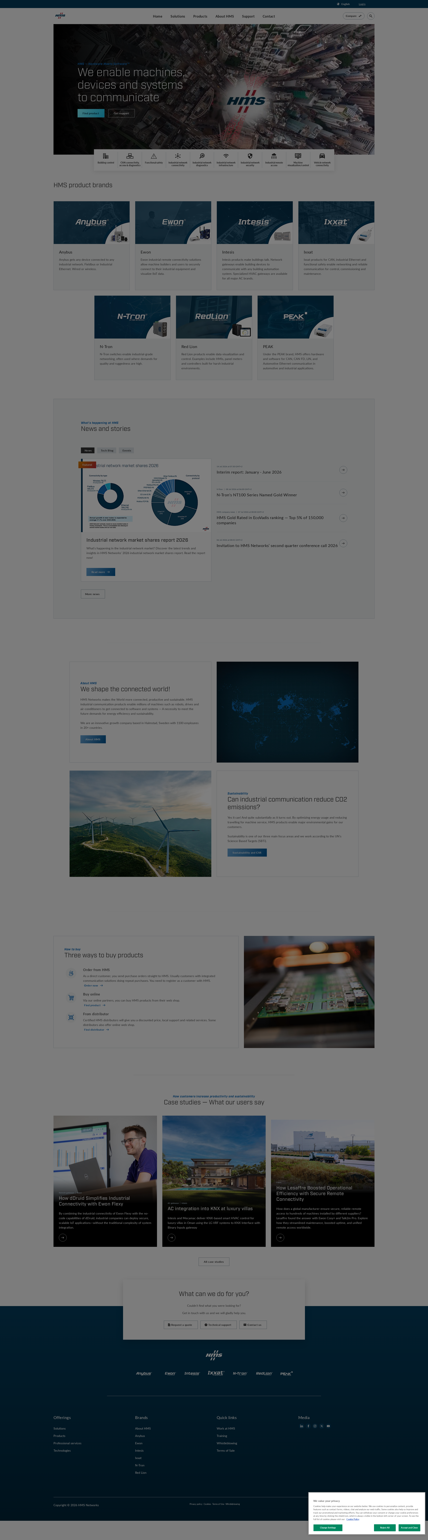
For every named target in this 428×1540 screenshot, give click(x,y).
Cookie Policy (352, 1519)
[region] (366, 1513)
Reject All (384, 1527)
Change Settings (328, 1527)
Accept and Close (409, 1527)
